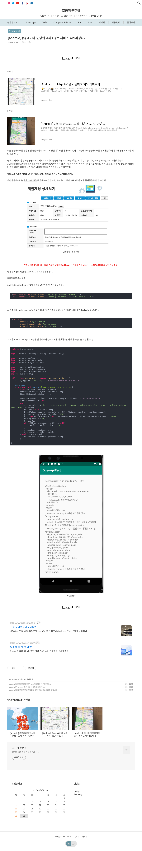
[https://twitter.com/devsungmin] (13, 3)
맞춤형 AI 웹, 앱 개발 (21, 647)
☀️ (68, 843)
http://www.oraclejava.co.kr (22, 623)
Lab (90, 22)
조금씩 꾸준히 (71, 10)
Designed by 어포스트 (63, 836)
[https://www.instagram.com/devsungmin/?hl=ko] (8, 3)
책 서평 (101, 22)
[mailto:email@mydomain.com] (32, 3)
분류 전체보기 (13, 22)
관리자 (76, 836)
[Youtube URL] (18, 3)
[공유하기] (17, 668)
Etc (79, 22)
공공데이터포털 (30, 180)
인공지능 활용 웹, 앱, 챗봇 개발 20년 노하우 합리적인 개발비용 (39, 650)
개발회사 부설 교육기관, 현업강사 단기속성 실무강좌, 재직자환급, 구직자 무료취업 (48, 630)
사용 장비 (115, 22)
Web (44, 22)
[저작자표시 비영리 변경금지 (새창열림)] (40, 668)
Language (31, 22)
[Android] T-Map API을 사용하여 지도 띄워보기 (25, 687)
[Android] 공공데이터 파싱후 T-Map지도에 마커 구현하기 (29, 684)
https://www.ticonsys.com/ (22, 643)
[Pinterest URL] (27, 3)
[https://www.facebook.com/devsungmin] (22, 3)
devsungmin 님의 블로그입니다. (25, 751)
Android (16, 679)
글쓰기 (84, 836)
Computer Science (62, 22)
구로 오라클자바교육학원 (23, 627)
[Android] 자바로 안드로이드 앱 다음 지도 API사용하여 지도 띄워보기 (33, 690)
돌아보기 (131, 22)
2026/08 (40, 790)
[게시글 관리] (21, 668)
